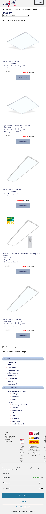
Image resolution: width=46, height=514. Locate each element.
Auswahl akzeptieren (23, 507)
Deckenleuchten (13, 370)
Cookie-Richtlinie (15, 511)
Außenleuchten (12, 373)
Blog (14, 399)
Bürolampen (11, 362)
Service (10, 402)
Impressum (32, 511)
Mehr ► (21, 461)
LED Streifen (11, 376)
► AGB (6, 432)
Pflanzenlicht (12, 378)
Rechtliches (11, 413)
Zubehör (10, 381)
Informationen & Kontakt (16, 391)
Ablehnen (23, 501)
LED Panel (10, 365)
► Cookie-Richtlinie (9, 438)
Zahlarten (15, 407)
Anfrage (15, 394)
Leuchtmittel (12, 384)
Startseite (8, 9)
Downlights (11, 367)
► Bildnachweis (8, 441)
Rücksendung (17, 410)
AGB (13, 416)
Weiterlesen (23, 77)
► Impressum (8, 439)
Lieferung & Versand (19, 405)
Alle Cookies (23, 495)
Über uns (15, 396)
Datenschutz (5, 473)
